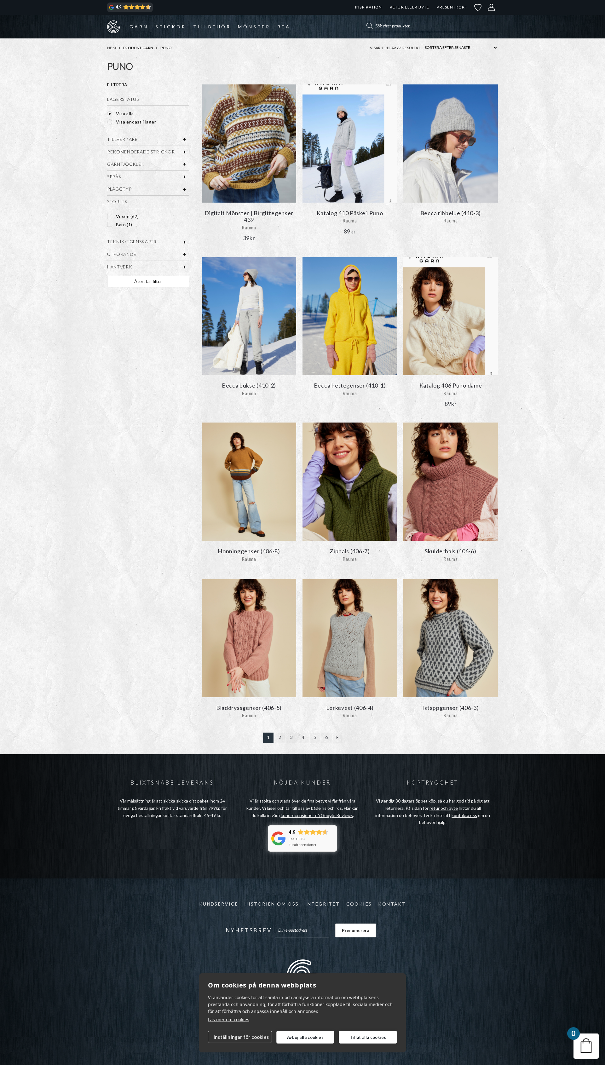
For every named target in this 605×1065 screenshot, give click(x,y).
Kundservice (218, 904)
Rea (283, 26)
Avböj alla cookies (305, 1037)
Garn (139, 26)
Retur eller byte (409, 7)
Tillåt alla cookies (368, 1037)
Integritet (322, 904)
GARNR (113, 26)
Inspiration (368, 7)
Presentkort (452, 7)
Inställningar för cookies (241, 1037)
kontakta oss (464, 815)
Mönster (254, 26)
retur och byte (443, 808)
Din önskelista (478, 7)
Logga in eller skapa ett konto (491, 7)
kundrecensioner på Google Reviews (317, 815)
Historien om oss (272, 904)
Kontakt (392, 904)
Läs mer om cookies (228, 1019)
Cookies (359, 904)
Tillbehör (212, 26)
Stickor (170, 26)
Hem (111, 47)
